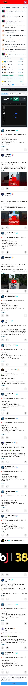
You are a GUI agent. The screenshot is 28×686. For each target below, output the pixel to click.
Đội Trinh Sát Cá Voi (10, 130)
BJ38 (6, 540)
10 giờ (6, 654)
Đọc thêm (3, 146)
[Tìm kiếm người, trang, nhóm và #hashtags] (25, 2)
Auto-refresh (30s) (16, 85)
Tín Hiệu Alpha (9, 628)
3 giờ (6, 322)
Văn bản (13, 93)
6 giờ (6, 468)
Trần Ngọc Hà (9, 67)
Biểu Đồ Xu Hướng (16, 99)
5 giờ (6, 420)
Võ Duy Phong (10, 69)
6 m (6, 132)
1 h (5, 195)
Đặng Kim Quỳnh (10, 72)
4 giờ (6, 395)
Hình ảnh (22, 93)
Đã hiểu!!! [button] (14, 683)
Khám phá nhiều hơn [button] (6, 680)
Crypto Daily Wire (9, 442)
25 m (6, 156)
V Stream (7, 154)
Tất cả (5, 93)
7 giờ (6, 493)
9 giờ (6, 581)
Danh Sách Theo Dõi (23, 99)
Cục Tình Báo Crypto (10, 369)
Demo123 (9, 81)
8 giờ (6, 517)
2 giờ (6, 298)
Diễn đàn (10, 85)
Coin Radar (8, 320)
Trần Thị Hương (10, 61)
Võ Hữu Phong (10, 64)
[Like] (14, 150)
